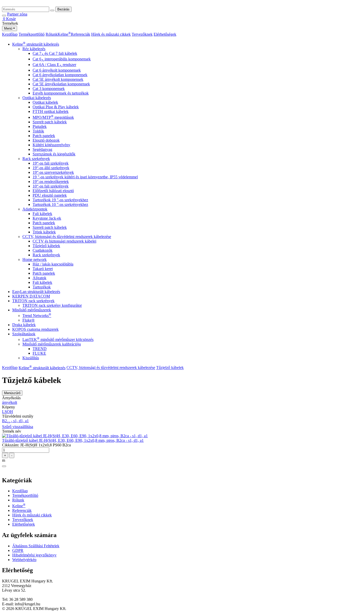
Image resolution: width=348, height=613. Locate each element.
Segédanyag (42, 149)
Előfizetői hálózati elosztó (53, 191)
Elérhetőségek (165, 34)
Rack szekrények (36, 158)
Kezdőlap (10, 34)
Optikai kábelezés (36, 98)
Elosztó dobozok (46, 140)
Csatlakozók (42, 250)
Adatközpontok (34, 209)
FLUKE (39, 353)
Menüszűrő (12, 393)
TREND (40, 349)
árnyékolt (9, 402)
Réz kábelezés (33, 49)
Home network (34, 259)
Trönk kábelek (44, 232)
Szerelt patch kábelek (50, 122)
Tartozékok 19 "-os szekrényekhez (60, 200)
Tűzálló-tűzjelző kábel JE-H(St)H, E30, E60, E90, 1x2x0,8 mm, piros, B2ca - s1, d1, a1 (73, 440)
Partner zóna (17, 14)
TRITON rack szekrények (33, 301)
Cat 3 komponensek (49, 88)
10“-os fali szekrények (51, 186)
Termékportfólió (32, 34)
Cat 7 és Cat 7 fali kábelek (55, 53)
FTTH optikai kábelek (51, 111)
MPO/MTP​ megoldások (53, 117)
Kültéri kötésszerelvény (51, 145)
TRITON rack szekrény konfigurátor (52, 305)
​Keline (64, 34)
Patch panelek (44, 136)
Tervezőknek (142, 34)
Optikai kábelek (45, 102)
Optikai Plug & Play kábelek (56, 107)
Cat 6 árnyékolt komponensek (57, 70)
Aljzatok (39, 278)
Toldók (38, 131)
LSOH (7, 411)
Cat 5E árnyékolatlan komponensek (61, 84)
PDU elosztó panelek (50, 195)
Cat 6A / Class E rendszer (54, 64)
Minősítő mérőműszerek (31, 310)
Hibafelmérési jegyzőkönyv (34, 555)
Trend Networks (36, 315)
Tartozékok (42, 287)
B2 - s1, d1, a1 (15, 421)
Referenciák (80, 34)
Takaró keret (43, 268)
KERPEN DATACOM (31, 296)
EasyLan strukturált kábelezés (36, 291)
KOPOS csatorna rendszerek (35, 329)
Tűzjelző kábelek (46, 246)
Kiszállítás (30, 358)
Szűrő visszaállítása (17, 426)
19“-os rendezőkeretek (51, 181)
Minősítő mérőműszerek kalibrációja (51, 344)
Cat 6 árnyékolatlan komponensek (60, 75)
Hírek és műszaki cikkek (111, 34)
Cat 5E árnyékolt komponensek (58, 79)
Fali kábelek (42, 213)
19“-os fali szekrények (51, 163)
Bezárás (63, 9)
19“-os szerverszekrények (53, 172)
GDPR (17, 550)
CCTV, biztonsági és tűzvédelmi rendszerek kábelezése (66, 236)
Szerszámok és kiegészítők (54, 154)
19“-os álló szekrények (51, 168)
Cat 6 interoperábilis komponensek (62, 59)
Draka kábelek (24, 325)
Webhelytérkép (24, 559)
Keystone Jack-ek (47, 218)
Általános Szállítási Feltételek (35, 546)
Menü (8, 28)
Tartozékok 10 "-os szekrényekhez (60, 204)
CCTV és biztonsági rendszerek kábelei (64, 241)
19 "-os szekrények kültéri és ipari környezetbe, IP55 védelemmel (85, 177)
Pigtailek (40, 126)
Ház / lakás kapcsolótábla (53, 264)
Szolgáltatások (23, 334)
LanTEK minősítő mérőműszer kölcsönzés (57, 339)
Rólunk (52, 34)
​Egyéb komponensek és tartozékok (61, 93)
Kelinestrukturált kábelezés (35, 44)
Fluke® (28, 320)
